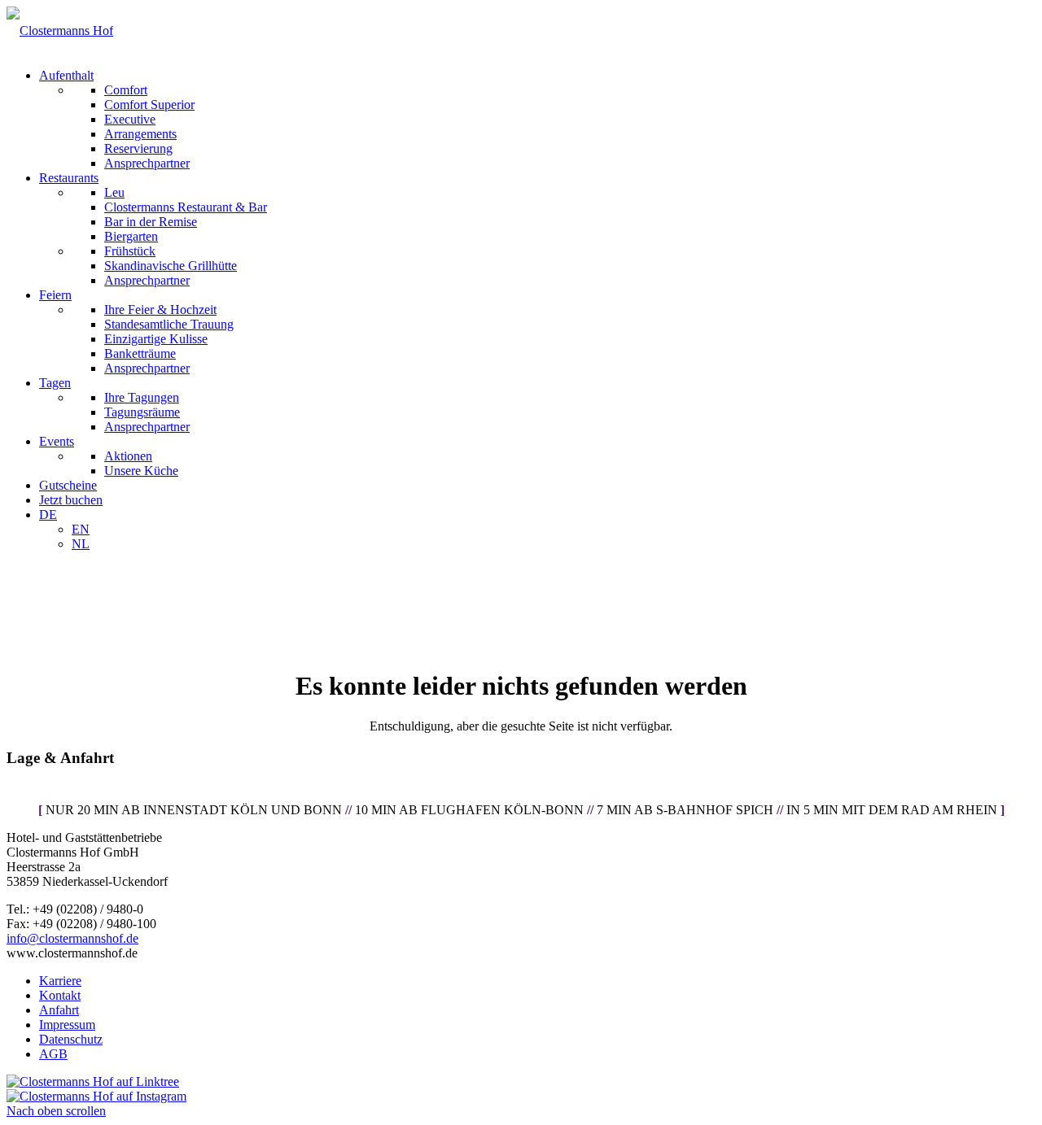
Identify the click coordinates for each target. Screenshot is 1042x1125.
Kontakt (60, 995)
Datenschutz (71, 1039)
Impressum (67, 1024)
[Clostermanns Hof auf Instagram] (96, 1096)
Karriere (60, 981)
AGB (53, 1054)
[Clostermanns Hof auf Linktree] (93, 1081)
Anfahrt (59, 1010)
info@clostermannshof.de (72, 938)
